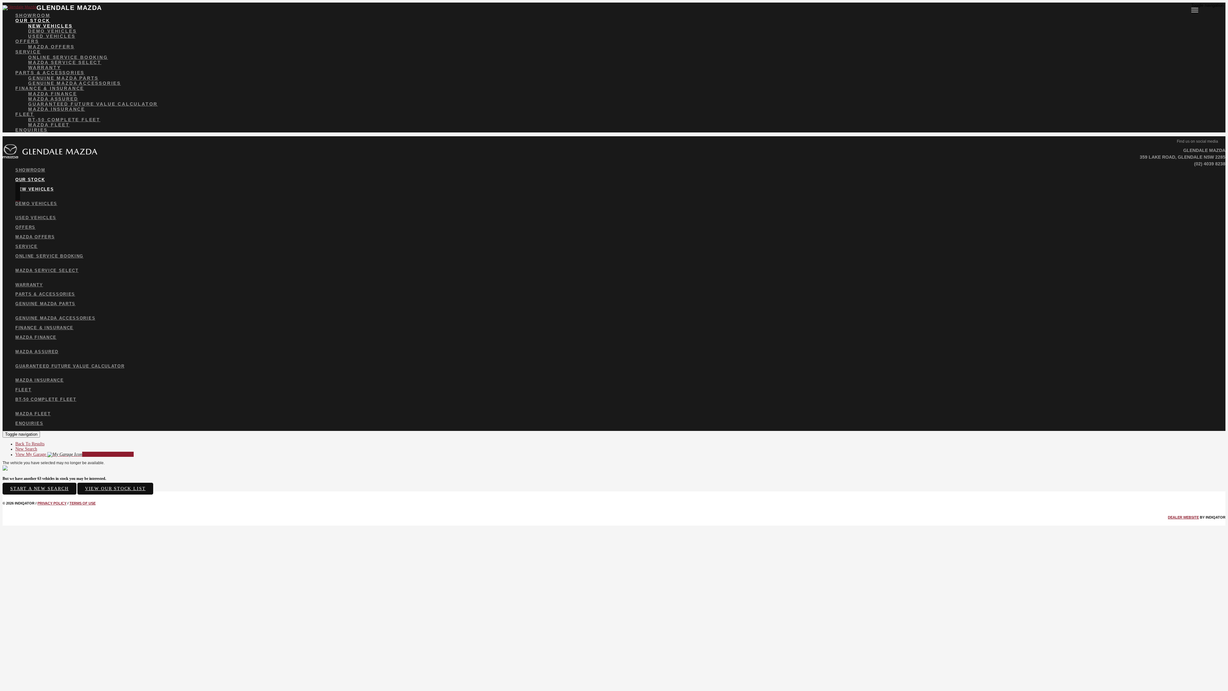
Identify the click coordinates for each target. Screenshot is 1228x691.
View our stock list (115, 488)
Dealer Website (1183, 517)
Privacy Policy (52, 503)
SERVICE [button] (28, 51)
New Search (26, 449)
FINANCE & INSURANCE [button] (49, 88)
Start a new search (39, 488)
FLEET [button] (24, 114)
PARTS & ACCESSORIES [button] (49, 72)
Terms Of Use (82, 503)
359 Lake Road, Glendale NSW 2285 (1182, 157)
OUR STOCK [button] (32, 20)
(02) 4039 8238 (1209, 163)
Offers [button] (27, 41)
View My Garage (74, 454)
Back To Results (29, 443)
